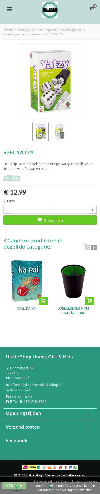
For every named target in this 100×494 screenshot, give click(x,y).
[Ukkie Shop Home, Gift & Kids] (50, 8)
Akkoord (14, 485)
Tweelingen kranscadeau (22, 34)
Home (8, 29)
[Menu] (9, 9)
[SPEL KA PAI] (27, 281)
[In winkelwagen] (43, 301)
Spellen (51, 29)
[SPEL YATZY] (40, 132)
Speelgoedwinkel (30, 29)
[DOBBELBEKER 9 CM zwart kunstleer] (73, 281)
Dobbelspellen (71, 29)
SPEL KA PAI (27, 308)
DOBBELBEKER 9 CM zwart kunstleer (73, 310)
